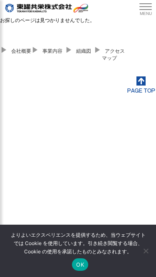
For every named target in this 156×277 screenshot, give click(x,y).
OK (80, 264)
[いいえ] (145, 251)
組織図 (83, 51)
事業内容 (52, 51)
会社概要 (21, 51)
